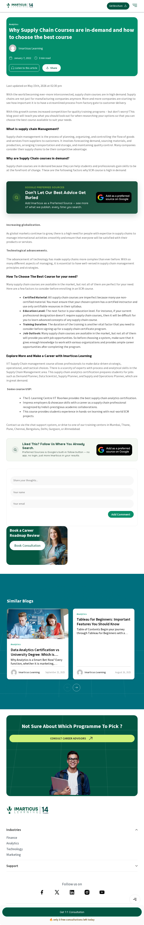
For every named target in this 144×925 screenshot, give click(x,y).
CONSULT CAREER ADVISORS (68, 738)
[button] (76, 687)
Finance (11, 838)
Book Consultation (27, 545)
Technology (14, 849)
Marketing (13, 855)
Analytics (12, 843)
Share (53, 68)
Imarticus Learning (31, 48)
